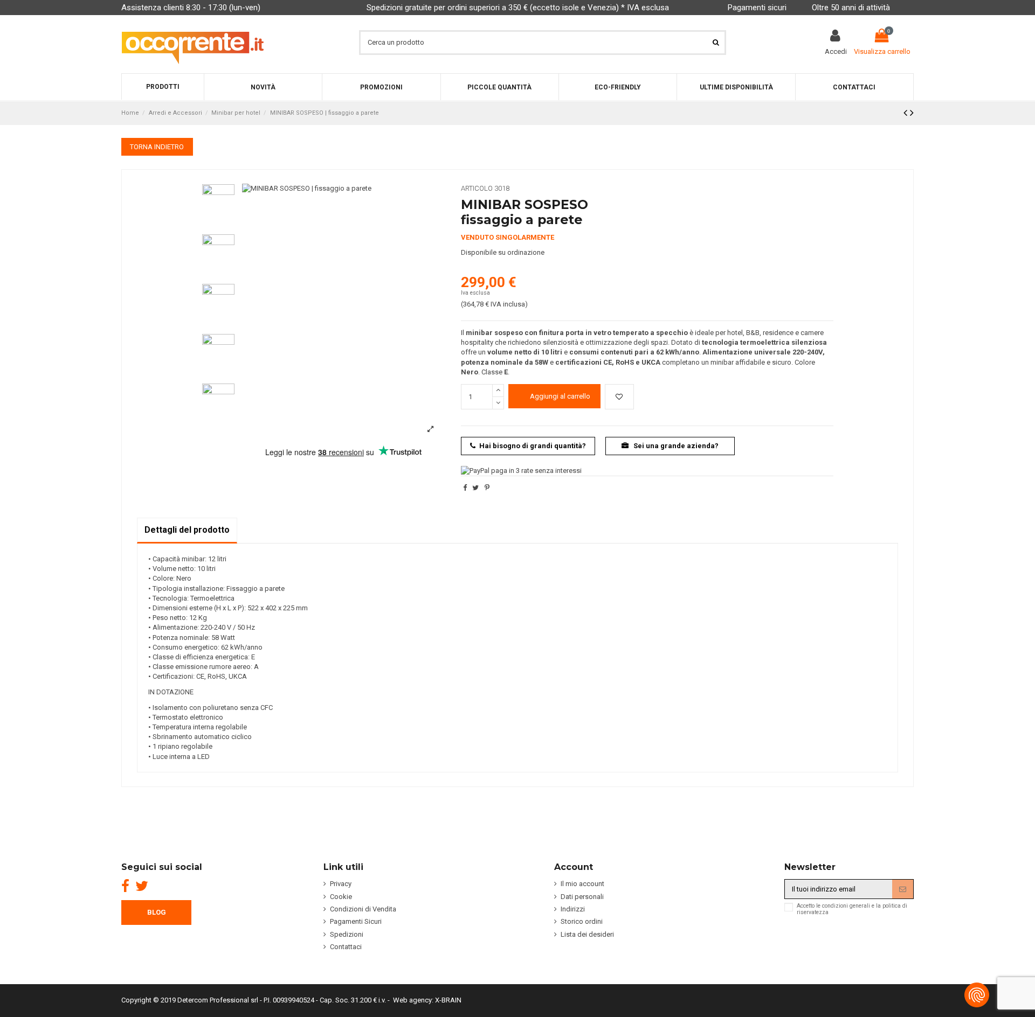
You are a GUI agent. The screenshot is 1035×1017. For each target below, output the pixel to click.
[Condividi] (465, 488)
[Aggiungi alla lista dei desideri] (619, 397)
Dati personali (582, 897)
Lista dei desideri (587, 934)
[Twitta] (475, 488)
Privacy (340, 884)
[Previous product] (906, 113)
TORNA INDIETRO (157, 147)
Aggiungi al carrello (560, 396)
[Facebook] (125, 886)
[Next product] (912, 113)
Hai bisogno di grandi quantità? (532, 446)
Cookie (341, 897)
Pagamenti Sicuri (356, 921)
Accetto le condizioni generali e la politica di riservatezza (852, 909)
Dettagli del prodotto (187, 530)
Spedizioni (346, 934)
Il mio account (582, 884)
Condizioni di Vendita (363, 909)
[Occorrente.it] (192, 42)
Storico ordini (582, 921)
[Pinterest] (487, 488)
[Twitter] (141, 886)
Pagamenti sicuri (757, 7)
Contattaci (346, 947)
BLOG (156, 912)
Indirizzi (573, 909)
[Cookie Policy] (976, 995)
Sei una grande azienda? (675, 446)
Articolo (477, 188)
